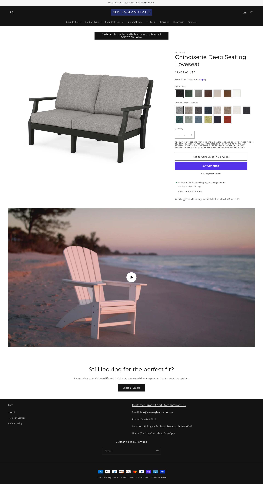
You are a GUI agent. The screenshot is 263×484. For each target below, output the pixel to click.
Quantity (179, 128)
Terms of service (159, 477)
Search (11, 412)
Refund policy (15, 423)
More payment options (211, 173)
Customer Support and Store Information (159, 405)
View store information (190, 191)
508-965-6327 (148, 419)
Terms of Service (16, 417)
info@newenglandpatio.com (157, 412)
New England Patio (111, 477)
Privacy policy (144, 477)
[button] (11, 12)
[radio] (179, 93)
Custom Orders (131, 387)
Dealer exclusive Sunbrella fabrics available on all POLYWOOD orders (131, 36)
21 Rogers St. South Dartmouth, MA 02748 (168, 426)
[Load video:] (131, 277)
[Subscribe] (157, 450)
